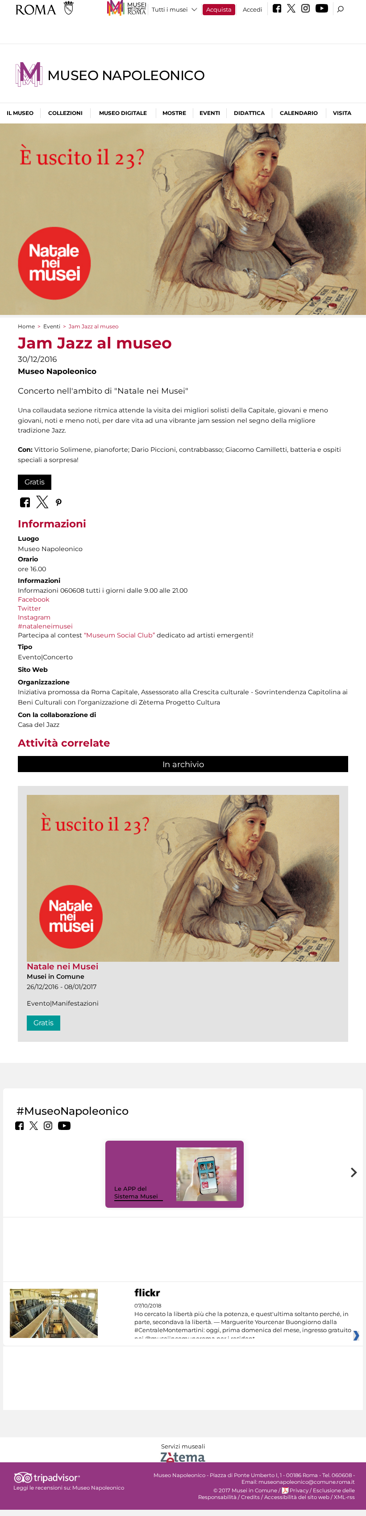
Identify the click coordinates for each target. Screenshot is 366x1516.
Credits (250, 1497)
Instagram (34, 617)
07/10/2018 (242, 1322)
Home (26, 326)
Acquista (219, 9)
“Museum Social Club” (119, 635)
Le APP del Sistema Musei (136, 1192)
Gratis (35, 482)
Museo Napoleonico (125, 75)
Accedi (252, 9)
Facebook (34, 599)
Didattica (249, 113)
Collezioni (65, 113)
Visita (342, 113)
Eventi (210, 113)
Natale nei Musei (62, 966)
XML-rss (344, 1497)
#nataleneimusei (45, 626)
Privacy (299, 1490)
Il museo (20, 113)
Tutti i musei (170, 9)
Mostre (174, 113)
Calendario (299, 113)
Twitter (29, 608)
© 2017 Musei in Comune (245, 1490)
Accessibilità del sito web (296, 1497)
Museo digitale (123, 113)
